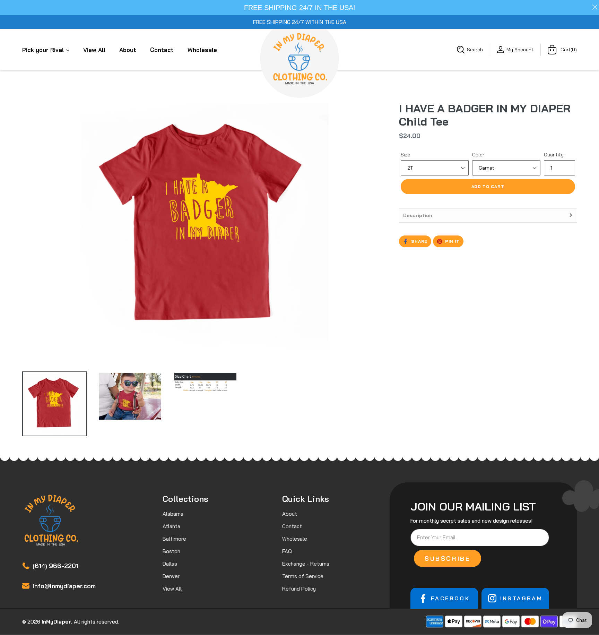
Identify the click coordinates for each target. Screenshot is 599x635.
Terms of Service (302, 576)
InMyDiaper (56, 621)
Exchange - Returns (305, 563)
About (127, 49)
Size (405, 155)
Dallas (170, 563)
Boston (171, 551)
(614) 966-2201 (55, 566)
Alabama (173, 513)
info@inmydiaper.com (64, 586)
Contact (162, 49)
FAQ (287, 551)
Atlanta (171, 526)
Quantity (554, 155)
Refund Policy (299, 588)
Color (478, 155)
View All (94, 49)
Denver (171, 576)
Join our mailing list (473, 506)
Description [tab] (417, 215)
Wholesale (202, 49)
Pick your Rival (44, 49)
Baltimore (174, 538)
